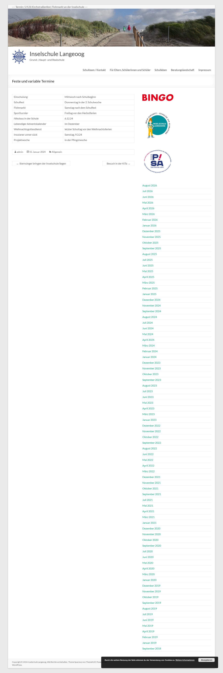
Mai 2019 (147, 625)
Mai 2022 (147, 459)
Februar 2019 (150, 637)
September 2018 (151, 648)
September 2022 (151, 442)
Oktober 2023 (150, 374)
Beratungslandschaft (182, 69)
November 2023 (151, 368)
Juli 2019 (147, 614)
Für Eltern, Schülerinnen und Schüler (130, 69)
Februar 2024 (150, 351)
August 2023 (149, 385)
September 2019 (151, 602)
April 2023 (148, 408)
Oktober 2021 (150, 488)
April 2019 (148, 631)
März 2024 (148, 345)
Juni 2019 (147, 619)
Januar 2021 (149, 522)
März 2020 (148, 574)
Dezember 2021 (151, 476)
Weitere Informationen (185, 660)
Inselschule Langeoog (57, 53)
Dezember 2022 (151, 425)
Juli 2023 (147, 391)
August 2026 (149, 185)
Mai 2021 (147, 505)
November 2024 (151, 305)
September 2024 (151, 311)
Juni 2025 (147, 265)
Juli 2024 (147, 322)
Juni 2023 (147, 396)
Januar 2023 (149, 419)
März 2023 (148, 414)
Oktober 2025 (150, 242)
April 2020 (148, 568)
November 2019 (151, 591)
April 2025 (148, 276)
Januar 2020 (149, 579)
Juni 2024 (147, 328)
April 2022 (148, 465)
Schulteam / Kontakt (94, 69)
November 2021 (151, 482)
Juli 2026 (147, 191)
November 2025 (151, 236)
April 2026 (148, 208)
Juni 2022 (147, 454)
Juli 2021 (147, 499)
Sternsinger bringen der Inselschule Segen (41, 163)
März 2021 (148, 516)
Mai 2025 (147, 271)
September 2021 (151, 494)
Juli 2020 (147, 551)
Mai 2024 (147, 334)
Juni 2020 (147, 556)
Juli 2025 (147, 259)
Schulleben (161, 69)
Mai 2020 (147, 562)
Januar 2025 (149, 293)
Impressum (204, 69)
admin (20, 151)
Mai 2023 (147, 402)
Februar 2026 (150, 219)
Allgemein (57, 151)
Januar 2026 (149, 225)
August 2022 (149, 448)
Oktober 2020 (150, 539)
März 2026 (148, 213)
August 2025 (149, 253)
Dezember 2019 (151, 585)
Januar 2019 (149, 642)
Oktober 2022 (150, 436)
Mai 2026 (147, 202)
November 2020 (151, 534)
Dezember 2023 (151, 362)
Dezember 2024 (151, 299)
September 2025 (151, 248)
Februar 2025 (150, 288)
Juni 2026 (147, 196)
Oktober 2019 (150, 597)
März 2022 (148, 471)
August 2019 (149, 608)
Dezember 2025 (151, 231)
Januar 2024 (149, 356)
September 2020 (151, 545)
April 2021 (148, 511)
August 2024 (149, 316)
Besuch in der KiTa (118, 163)
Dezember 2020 (151, 528)
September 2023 (151, 379)
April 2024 (148, 339)
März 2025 (148, 282)
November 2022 (151, 431)
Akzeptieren (206, 659)
